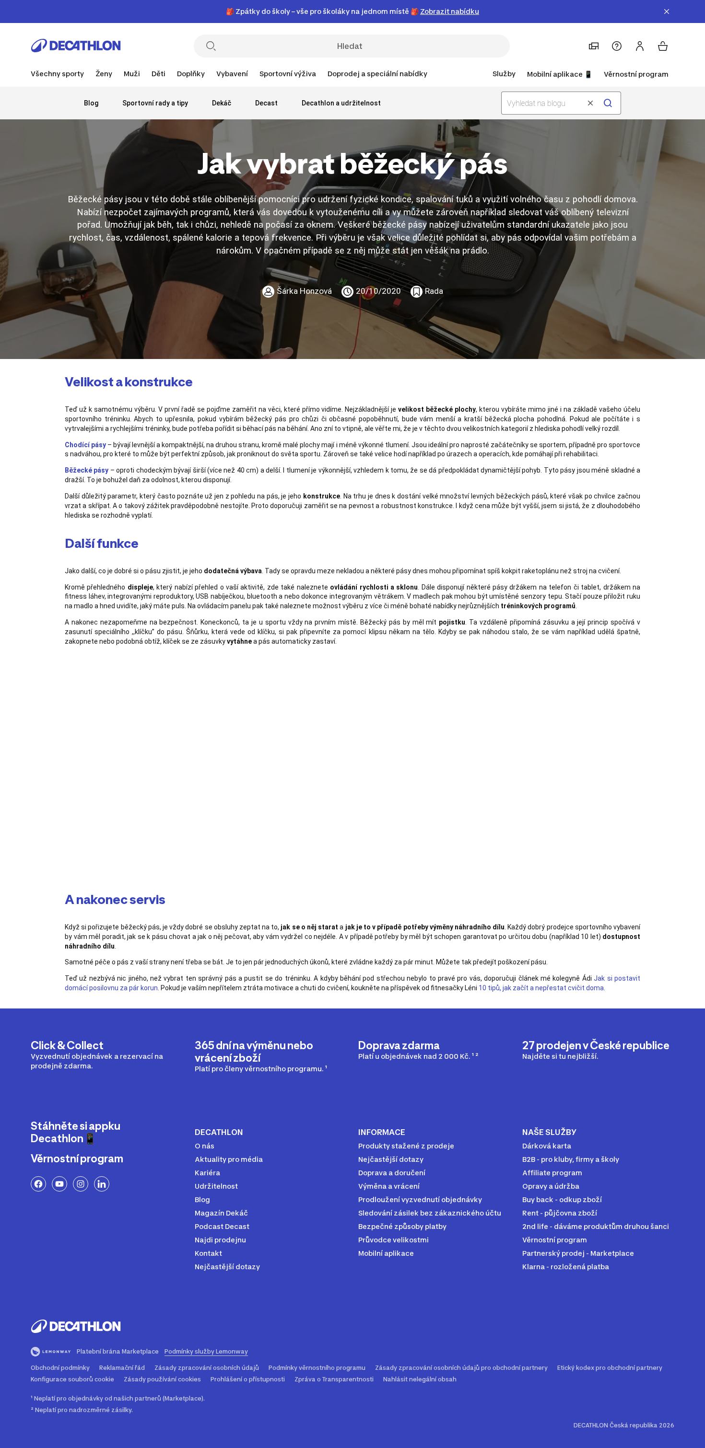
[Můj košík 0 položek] (662, 46)
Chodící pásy (85, 445)
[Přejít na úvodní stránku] (76, 48)
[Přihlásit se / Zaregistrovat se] (639, 46)
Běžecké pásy (86, 470)
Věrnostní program (636, 74)
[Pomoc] (616, 46)
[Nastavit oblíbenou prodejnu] (593, 46)
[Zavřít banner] (666, 11)
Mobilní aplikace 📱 (559, 74)
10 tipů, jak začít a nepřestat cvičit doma (541, 988)
